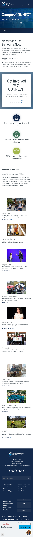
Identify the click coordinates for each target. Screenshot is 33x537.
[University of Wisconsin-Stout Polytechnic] (16, 454)
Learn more (5, 411)
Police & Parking (7, 508)
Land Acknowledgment (24, 465)
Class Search (21, 489)
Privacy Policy (6, 524)
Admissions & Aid (7, 485)
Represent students (7, 328)
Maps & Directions (22, 487)
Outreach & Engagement (9, 491)
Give (24, 506)
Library (5, 505)
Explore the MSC (6, 219)
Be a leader (5, 302)
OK (2, 534)
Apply (24, 499)
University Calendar (8, 503)
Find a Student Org (15, 100)
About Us (5, 493)
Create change (6, 385)
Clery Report (6, 510)
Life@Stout (5, 489)
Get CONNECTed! (6, 437)
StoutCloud (21, 491)
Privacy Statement (13, 465)
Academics (6, 487)
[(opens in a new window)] (16, 422)
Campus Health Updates (24, 485)
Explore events (6, 270)
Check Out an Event (15, 102)
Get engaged (5, 354)
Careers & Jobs (7, 501)
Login (24, 510)
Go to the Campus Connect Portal (11, 22)
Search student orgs (7, 245)
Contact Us (5, 465)
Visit (24, 503)
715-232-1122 (16, 459)
